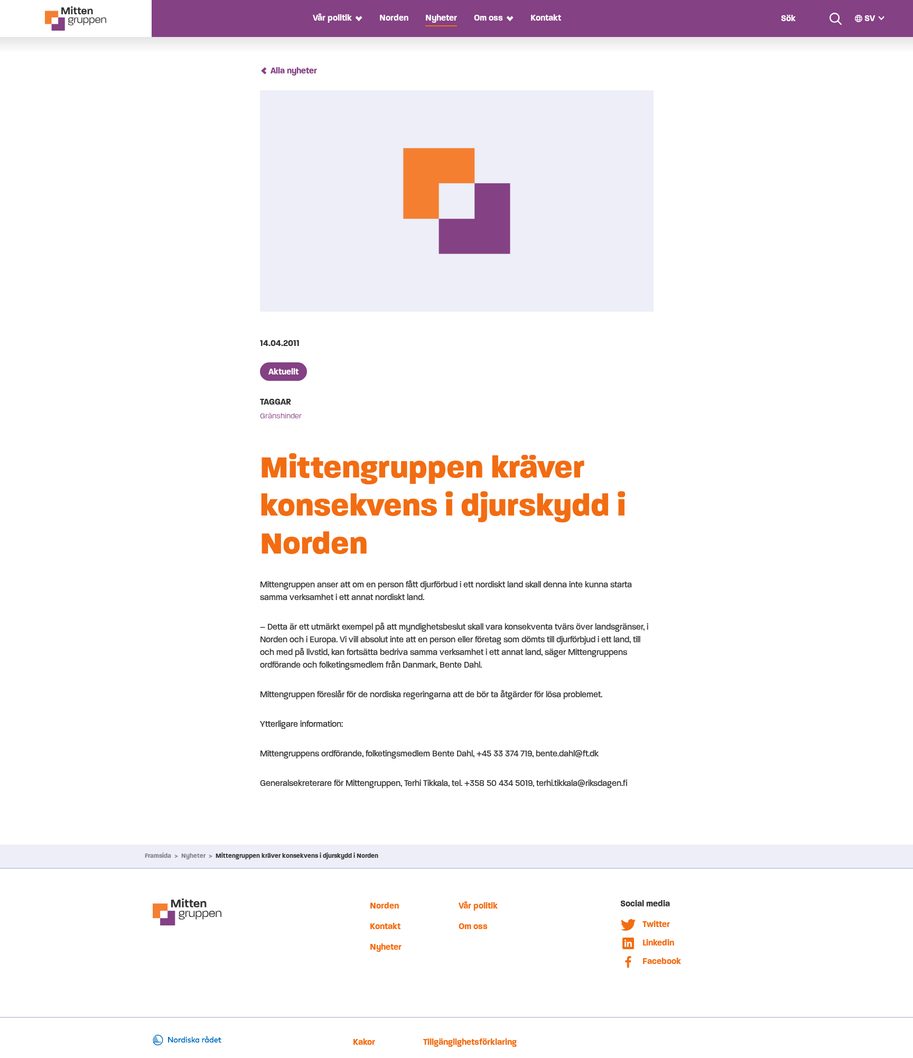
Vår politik (332, 18)
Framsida (158, 855)
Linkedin (658, 943)
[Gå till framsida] (76, 18)
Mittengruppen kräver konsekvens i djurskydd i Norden (297, 855)
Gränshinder (281, 415)
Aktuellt (283, 372)
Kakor (364, 1042)
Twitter (656, 924)
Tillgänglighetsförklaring (470, 1042)
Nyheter (441, 18)
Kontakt (545, 18)
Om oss (488, 18)
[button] (357, 18)
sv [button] (869, 18)
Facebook (661, 961)
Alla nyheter (294, 70)
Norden (393, 18)
